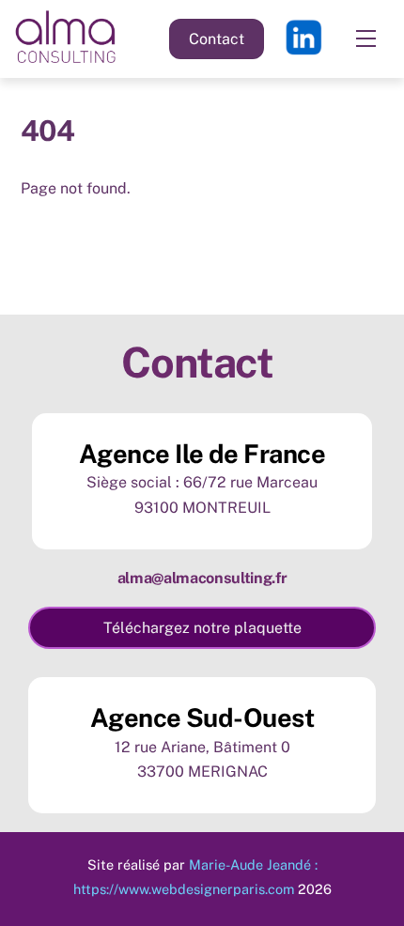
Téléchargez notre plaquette (202, 628)
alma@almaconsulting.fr (202, 578)
